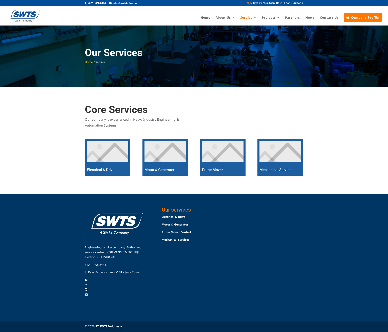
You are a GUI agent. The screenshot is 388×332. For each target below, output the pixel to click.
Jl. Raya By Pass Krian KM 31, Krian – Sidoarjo (276, 3)
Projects (269, 17)
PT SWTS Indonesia (108, 326)
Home (205, 17)
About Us (223, 17)
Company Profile (365, 17)
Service (246, 17)
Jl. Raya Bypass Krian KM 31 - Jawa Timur (112, 272)
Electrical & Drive (101, 170)
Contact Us (329, 17)
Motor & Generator (159, 170)
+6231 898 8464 (95, 265)
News (310, 17)
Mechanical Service (275, 170)
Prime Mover (212, 170)
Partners (292, 17)
